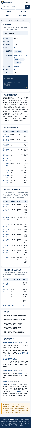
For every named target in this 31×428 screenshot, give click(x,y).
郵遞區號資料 (21, 373)
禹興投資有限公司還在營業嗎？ (12, 328)
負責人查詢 (8, 11)
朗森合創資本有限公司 (5, 284)
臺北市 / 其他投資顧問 (10, 20)
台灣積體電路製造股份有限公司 (11, 342)
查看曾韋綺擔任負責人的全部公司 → (13, 305)
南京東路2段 (18, 62)
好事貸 (4, 384)
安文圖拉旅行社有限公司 (6, 219)
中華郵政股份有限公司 (9, 370)
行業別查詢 (23, 11)
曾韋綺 (15, 41)
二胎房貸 (11, 384)
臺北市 (16, 59)
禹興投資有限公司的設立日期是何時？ (14, 332)
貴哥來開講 (17, 391)
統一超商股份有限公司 (9, 359)
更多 (27, 2)
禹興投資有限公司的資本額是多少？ (14, 324)
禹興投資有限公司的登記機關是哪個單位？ (15, 315)
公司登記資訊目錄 (9, 33)
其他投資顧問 (18, 51)
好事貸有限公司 (7, 381)
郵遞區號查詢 (22, 15)
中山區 (22, 59)
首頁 (2, 20)
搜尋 (27, 7)
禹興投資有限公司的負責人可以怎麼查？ (15, 320)
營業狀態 (8, 15)
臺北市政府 (16, 66)
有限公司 (16, 48)
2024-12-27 (16, 69)
